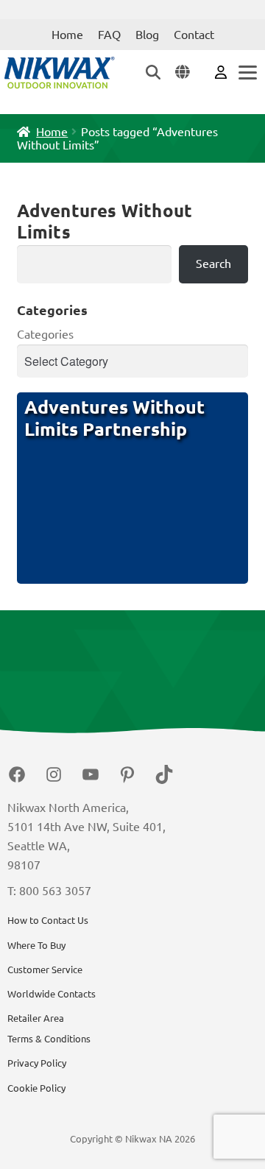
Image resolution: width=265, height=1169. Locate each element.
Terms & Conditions (49, 1039)
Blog (147, 34)
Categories (45, 334)
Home (67, 34)
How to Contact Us (47, 920)
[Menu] (246, 72)
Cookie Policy (36, 1088)
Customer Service (44, 969)
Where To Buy (36, 945)
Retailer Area (35, 1018)
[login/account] (221, 71)
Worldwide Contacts (51, 994)
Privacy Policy (36, 1063)
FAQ (109, 34)
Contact (194, 34)
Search (213, 263)
